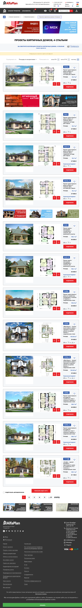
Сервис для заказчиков (9, 563)
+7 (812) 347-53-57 (58, 2)
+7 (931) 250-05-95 (71, 531)
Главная (5, 543)
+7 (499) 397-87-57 (71, 537)
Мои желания (6, 587)
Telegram (68, 545)
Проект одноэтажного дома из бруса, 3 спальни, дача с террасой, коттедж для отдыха (69, 120)
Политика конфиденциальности (32, 581)
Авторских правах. (41, 594)
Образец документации (9, 553)
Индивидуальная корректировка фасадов (11, 576)
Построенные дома (29, 558)
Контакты (26, 568)
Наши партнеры (28, 555)
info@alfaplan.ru (69, 2)
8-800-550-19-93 (57, 4)
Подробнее (70, 87)
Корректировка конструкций (10, 566)
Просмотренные (7, 584)
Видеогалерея (28, 561)
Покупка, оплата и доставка (10, 550)
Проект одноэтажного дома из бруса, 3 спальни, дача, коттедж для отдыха (69, 72)
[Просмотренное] (45, 11)
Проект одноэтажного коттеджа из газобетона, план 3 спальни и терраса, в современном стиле (69, 398)
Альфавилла (26, 11)
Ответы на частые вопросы (10, 556)
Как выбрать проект (8, 560)
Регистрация (8, 540)
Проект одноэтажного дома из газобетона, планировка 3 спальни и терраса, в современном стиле (69, 297)
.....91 (50, 497)
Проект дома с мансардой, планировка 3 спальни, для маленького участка (69, 231)
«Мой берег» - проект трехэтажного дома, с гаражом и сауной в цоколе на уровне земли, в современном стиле (69, 330)
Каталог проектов (14, 11)
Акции (26, 584)
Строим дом (27, 543)
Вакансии (26, 577)
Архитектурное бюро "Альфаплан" (9, 527)
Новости (26, 571)
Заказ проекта (7, 581)
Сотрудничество (28, 574)
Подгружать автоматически (14, 492)
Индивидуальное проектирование (12, 573)
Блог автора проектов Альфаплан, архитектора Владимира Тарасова (33, 547)
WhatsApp (69, 542)
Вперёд (57, 497)
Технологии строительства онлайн (33, 551)
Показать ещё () (41, 491)
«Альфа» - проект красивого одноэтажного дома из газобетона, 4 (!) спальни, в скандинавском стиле (69, 465)
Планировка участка (8, 569)
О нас (25, 564)
